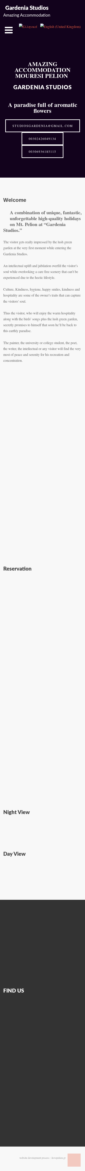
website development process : (35, 1157)
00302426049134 (42, 139)
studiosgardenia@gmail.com (42, 126)
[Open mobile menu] (9, 30)
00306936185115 (42, 151)
